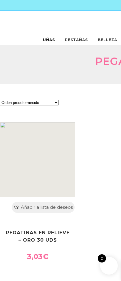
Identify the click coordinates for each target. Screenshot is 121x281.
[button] (43, 207)
